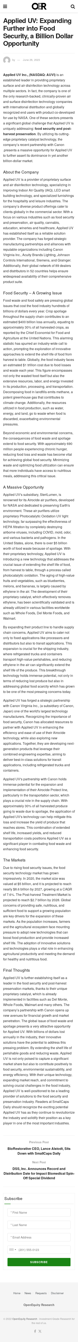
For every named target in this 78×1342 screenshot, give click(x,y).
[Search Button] (73, 6)
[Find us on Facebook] (35, 1331)
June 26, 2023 (31, 60)
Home (16, 1293)
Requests (41, 1293)
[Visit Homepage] (39, 6)
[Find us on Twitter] (40, 1331)
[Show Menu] (5, 6)
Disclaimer (57, 1293)
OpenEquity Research (24, 1318)
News (28, 1293)
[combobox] (12, 1250)
